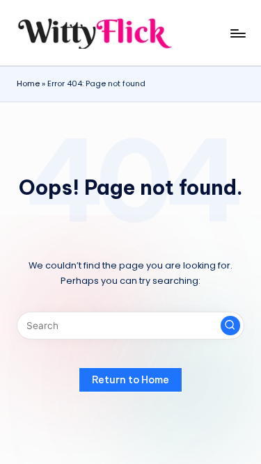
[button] (230, 325)
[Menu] (237, 33)
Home (28, 83)
